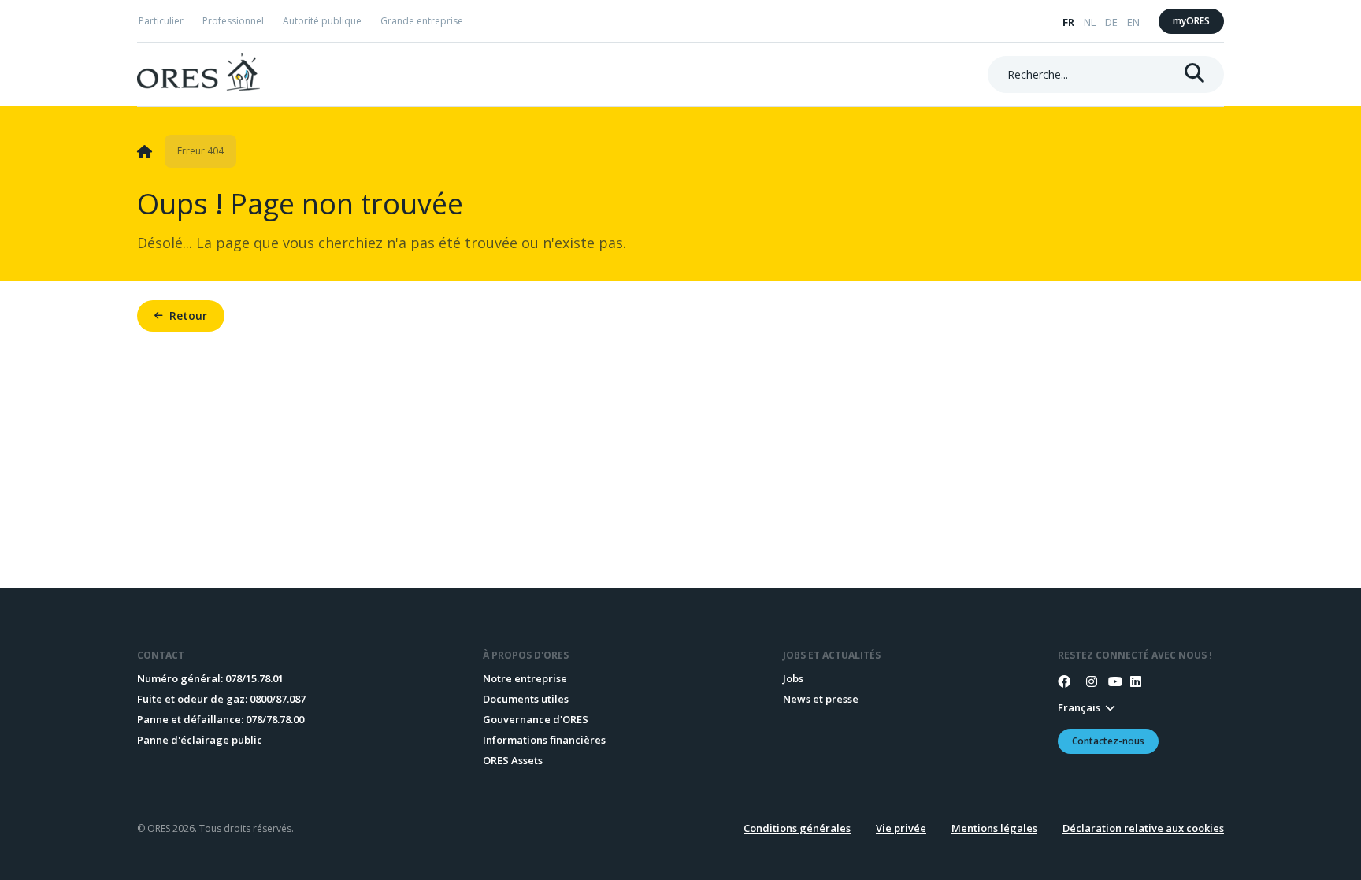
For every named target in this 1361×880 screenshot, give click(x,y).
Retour (188, 315)
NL (1090, 22)
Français (1079, 707)
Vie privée (901, 828)
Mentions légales (994, 828)
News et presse (821, 699)
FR (1068, 22)
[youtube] (1108, 681)
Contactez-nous (1108, 741)
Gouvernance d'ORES (535, 719)
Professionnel (233, 21)
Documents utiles (526, 699)
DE (1111, 22)
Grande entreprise (421, 21)
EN (1133, 22)
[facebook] (1064, 681)
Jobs (793, 678)
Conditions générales (797, 828)
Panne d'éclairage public (199, 740)
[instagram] (1086, 681)
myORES (1191, 21)
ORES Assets (513, 760)
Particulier (161, 21)
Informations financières (544, 740)
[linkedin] (1130, 681)
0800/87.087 (278, 699)
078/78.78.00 (275, 719)
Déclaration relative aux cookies (1143, 828)
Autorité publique (322, 21)
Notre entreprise (525, 678)
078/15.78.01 (254, 678)
